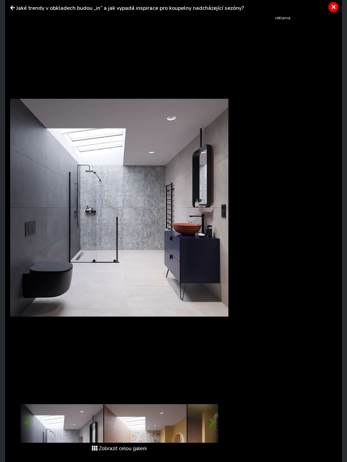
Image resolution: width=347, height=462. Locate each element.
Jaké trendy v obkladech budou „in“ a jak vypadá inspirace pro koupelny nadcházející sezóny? (130, 8)
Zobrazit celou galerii (123, 448)
